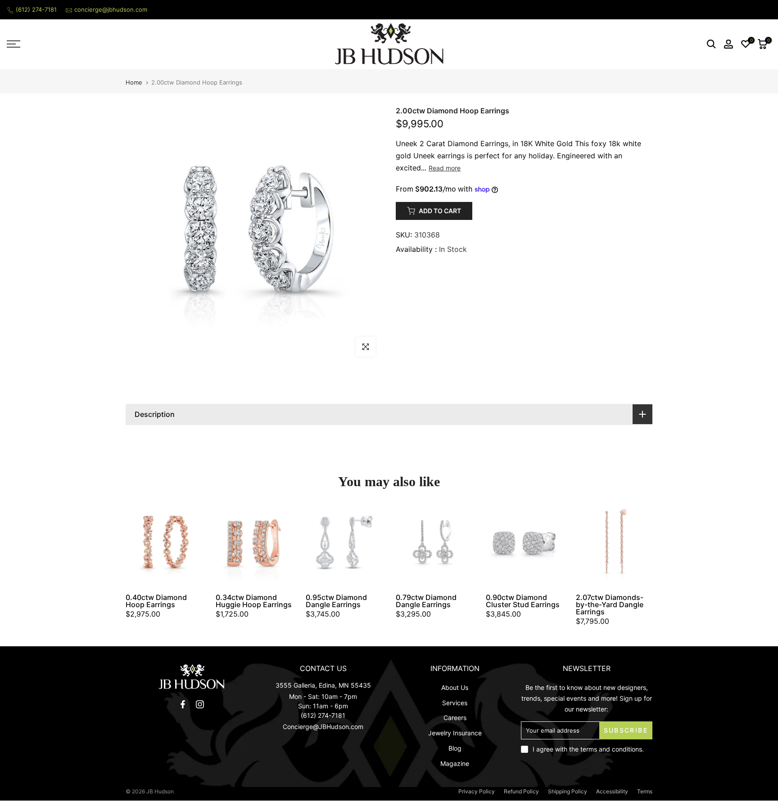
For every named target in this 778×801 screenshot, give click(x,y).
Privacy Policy (476, 791)
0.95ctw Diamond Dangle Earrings (336, 601)
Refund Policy (521, 791)
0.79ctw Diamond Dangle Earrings (426, 601)
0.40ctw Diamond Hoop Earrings (156, 601)
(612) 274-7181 (36, 9)
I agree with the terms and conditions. (588, 749)
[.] (192, 676)
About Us (454, 687)
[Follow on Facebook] (183, 704)
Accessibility (612, 791)
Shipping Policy (567, 791)
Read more (445, 168)
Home (134, 82)
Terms (644, 791)
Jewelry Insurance (455, 733)
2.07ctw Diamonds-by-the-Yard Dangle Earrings (609, 604)
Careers (454, 717)
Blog (454, 748)
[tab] (389, 414)
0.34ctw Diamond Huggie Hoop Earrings (254, 601)
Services (454, 703)
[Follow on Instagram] (200, 704)
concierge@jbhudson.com (110, 9)
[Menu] (97, 44)
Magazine (454, 763)
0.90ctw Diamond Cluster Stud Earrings (523, 601)
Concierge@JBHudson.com (323, 726)
